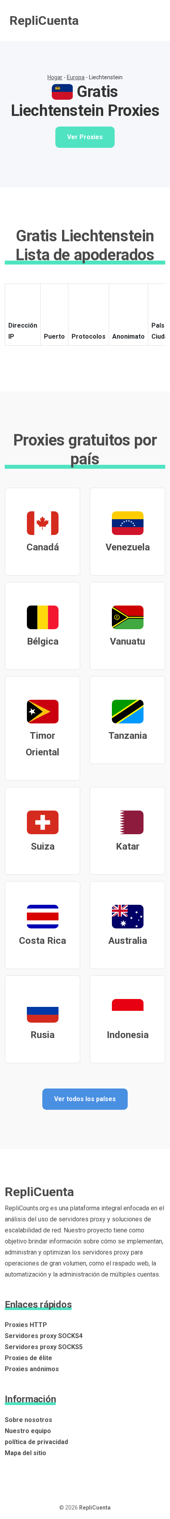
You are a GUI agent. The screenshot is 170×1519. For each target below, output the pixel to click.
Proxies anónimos (32, 1369)
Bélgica (43, 641)
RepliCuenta (44, 20)
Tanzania (127, 735)
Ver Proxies (85, 137)
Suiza (43, 846)
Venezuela (128, 547)
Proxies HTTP (26, 1325)
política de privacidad (36, 1442)
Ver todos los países (85, 1099)
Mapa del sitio (25, 1453)
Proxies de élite (28, 1358)
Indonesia (128, 1034)
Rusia (42, 1034)
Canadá (42, 547)
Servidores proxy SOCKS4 (44, 1336)
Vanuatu (127, 641)
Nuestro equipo (28, 1431)
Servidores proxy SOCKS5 (44, 1347)
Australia (127, 940)
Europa (76, 77)
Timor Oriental (42, 744)
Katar (128, 846)
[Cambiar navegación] (149, 20)
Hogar (54, 77)
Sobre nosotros (28, 1420)
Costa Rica (42, 940)
